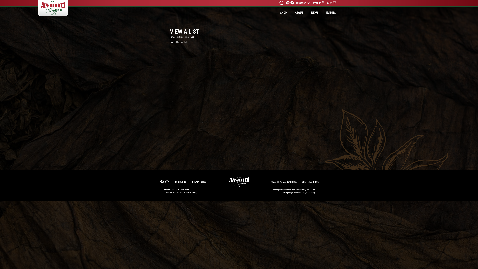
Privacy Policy (199, 182)
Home (172, 37)
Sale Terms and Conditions (284, 182)
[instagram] (288, 3)
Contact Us (180, 182)
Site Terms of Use (310, 182)
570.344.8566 (169, 189)
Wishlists (180, 37)
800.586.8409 (183, 189)
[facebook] (292, 3)
